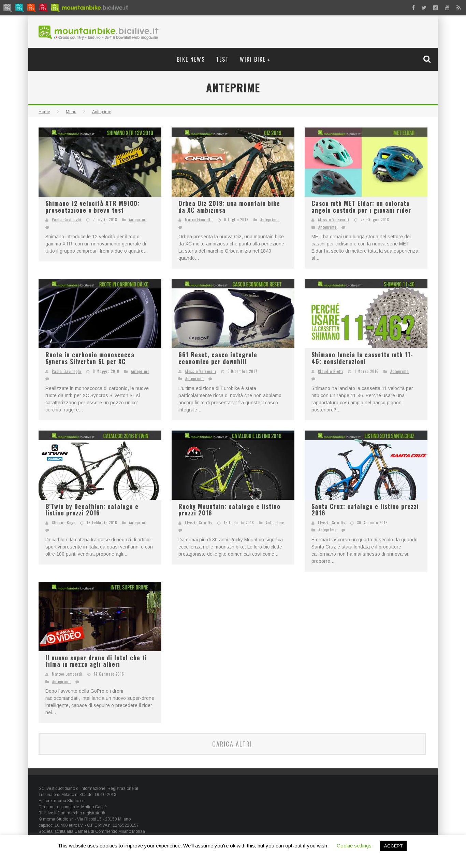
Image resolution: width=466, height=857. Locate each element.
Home (44, 111)
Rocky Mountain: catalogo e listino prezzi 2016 (229, 509)
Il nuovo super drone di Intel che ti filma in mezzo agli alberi (96, 661)
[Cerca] (427, 59)
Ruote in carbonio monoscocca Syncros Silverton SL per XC (89, 358)
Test (222, 59)
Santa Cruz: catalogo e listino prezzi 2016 (365, 509)
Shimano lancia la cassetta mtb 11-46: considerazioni (362, 358)
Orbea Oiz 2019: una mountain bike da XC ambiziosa (229, 206)
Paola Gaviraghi (67, 219)
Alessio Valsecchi (333, 219)
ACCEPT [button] (393, 845)
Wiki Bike (253, 59)
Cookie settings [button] (354, 845)
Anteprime (138, 219)
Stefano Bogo (63, 522)
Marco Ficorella (199, 219)
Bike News (191, 59)
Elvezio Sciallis (199, 522)
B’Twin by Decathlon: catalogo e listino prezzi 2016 (92, 509)
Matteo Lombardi (67, 674)
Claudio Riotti (330, 371)
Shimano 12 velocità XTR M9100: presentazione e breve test (92, 206)
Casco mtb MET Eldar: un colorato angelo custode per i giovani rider (361, 206)
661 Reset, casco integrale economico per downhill (217, 358)
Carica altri (232, 743)
